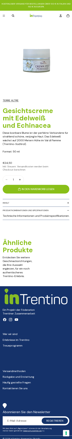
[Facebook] (5, 320)
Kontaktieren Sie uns (15, 388)
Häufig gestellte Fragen (17, 382)
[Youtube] (16, 320)
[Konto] (60, 15)
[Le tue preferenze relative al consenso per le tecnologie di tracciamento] (66, 433)
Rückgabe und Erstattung (18, 377)
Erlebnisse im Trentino (16, 340)
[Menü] (4, 16)
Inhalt (6, 203)
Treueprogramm (12, 345)
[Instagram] (11, 320)
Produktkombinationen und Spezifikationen (26, 210)
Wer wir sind (10, 334)
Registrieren (54, 420)
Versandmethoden (14, 371)
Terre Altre (11, 100)
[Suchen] (13, 15)
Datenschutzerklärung (32, 431)
